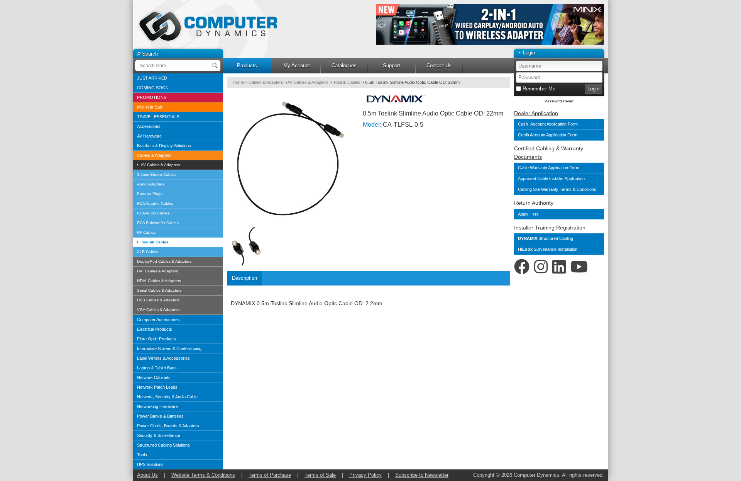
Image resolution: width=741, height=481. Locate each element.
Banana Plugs (149, 194)
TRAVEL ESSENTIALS (158, 116)
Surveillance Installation (547, 249)
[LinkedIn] (559, 266)
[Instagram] (541, 266)
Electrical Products (154, 329)
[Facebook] (522, 266)
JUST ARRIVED (152, 78)
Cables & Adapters (154, 155)
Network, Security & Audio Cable (167, 396)
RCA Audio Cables (153, 213)
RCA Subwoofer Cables (158, 223)
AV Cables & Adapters (160, 165)
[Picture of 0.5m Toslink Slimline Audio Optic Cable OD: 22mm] (290, 158)
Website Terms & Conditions (203, 475)
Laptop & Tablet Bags (157, 367)
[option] (490, 24)
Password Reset (559, 101)
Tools (142, 454)
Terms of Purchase (270, 475)
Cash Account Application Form (548, 124)
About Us (147, 475)
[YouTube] (579, 266)
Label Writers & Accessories (163, 358)
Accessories (149, 126)
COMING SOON (153, 87)
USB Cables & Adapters (158, 300)
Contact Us (439, 65)
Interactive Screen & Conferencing (169, 348)
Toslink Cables (154, 242)
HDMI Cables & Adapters (159, 281)
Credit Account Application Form (547, 135)
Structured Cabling (545, 238)
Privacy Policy (365, 475)
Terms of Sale (320, 475)
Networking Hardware (157, 406)
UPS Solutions (150, 464)
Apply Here (528, 214)
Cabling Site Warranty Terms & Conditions (557, 189)
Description (244, 278)
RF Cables (146, 232)
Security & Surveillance (158, 435)
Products (247, 65)
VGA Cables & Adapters (158, 310)
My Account (296, 65)
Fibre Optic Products (156, 339)
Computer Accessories (158, 319)
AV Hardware (149, 136)
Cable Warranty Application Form (548, 167)
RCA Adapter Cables (155, 203)
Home (238, 82)
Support (391, 65)
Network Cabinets (154, 377)
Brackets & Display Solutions (164, 145)
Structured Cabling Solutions (163, 445)
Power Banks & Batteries (160, 416)
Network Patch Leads (157, 387)
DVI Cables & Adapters (157, 271)
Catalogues (344, 65)
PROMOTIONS (151, 97)
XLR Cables (147, 252)
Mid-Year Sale (150, 107)
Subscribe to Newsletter (421, 475)
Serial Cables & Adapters (159, 290)
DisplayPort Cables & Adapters (164, 261)
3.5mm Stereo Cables (156, 174)
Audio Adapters (150, 184)
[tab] (244, 278)
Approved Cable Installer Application (551, 178)
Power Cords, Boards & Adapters (168, 425)
